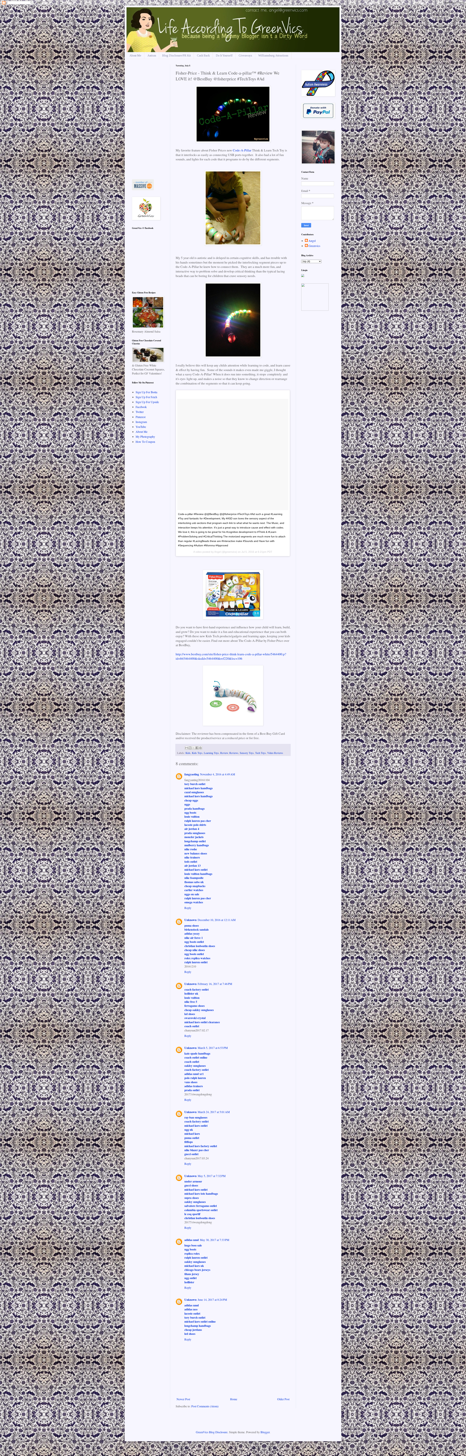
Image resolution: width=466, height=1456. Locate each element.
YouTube (141, 427)
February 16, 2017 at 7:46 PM (215, 984)
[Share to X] (193, 748)
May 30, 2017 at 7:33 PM (214, 1240)
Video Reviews (275, 753)
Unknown (190, 920)
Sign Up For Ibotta (146, 392)
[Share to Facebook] (197, 748)
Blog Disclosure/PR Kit (176, 55)
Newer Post (183, 1399)
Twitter (140, 412)
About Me (135, 55)
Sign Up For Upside (147, 402)
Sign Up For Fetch (146, 397)
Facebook (141, 407)
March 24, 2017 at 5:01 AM (214, 1112)
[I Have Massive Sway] (143, 189)
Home (233, 1399)
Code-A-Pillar (242, 150)
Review (224, 753)
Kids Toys (197, 753)
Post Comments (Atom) (204, 1406)
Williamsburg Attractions (273, 55)
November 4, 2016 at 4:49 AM (217, 774)
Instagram (141, 422)
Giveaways (245, 55)
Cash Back (203, 55)
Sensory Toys (247, 753)
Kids (187, 753)
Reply (187, 908)
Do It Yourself (224, 55)
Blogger (265, 1432)
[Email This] (186, 748)
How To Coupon (145, 442)
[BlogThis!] (190, 748)
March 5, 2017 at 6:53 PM (213, 1048)
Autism (151, 55)
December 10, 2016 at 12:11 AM (217, 920)
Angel (312, 241)
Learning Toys (211, 753)
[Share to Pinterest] (200, 748)
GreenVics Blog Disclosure (212, 1432)
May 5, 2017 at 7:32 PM (212, 1176)
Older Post (283, 1399)
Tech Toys (260, 753)
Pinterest (140, 417)
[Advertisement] (148, 119)
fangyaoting (191, 774)
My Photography (145, 436)
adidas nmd (191, 1240)
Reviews (233, 753)
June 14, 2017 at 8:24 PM (212, 1299)
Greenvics (314, 246)
